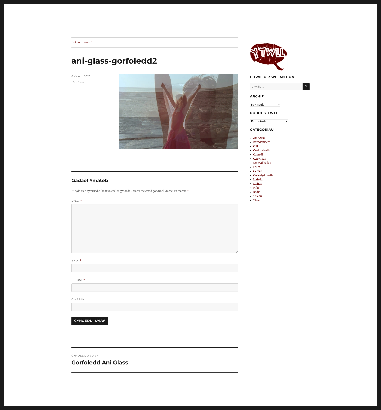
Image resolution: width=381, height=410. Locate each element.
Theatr (257, 200)
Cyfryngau (259, 158)
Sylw (76, 200)
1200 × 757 (78, 81)
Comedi (258, 154)
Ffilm (256, 167)
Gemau (257, 171)
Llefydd (258, 179)
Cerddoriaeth (261, 150)
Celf (255, 146)
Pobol (256, 188)
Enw (76, 260)
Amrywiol (259, 138)
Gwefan (78, 299)
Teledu (257, 196)
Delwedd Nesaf (81, 42)
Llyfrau (257, 183)
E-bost (78, 280)
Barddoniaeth (261, 142)
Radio (256, 192)
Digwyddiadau (262, 163)
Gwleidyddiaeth (263, 175)
